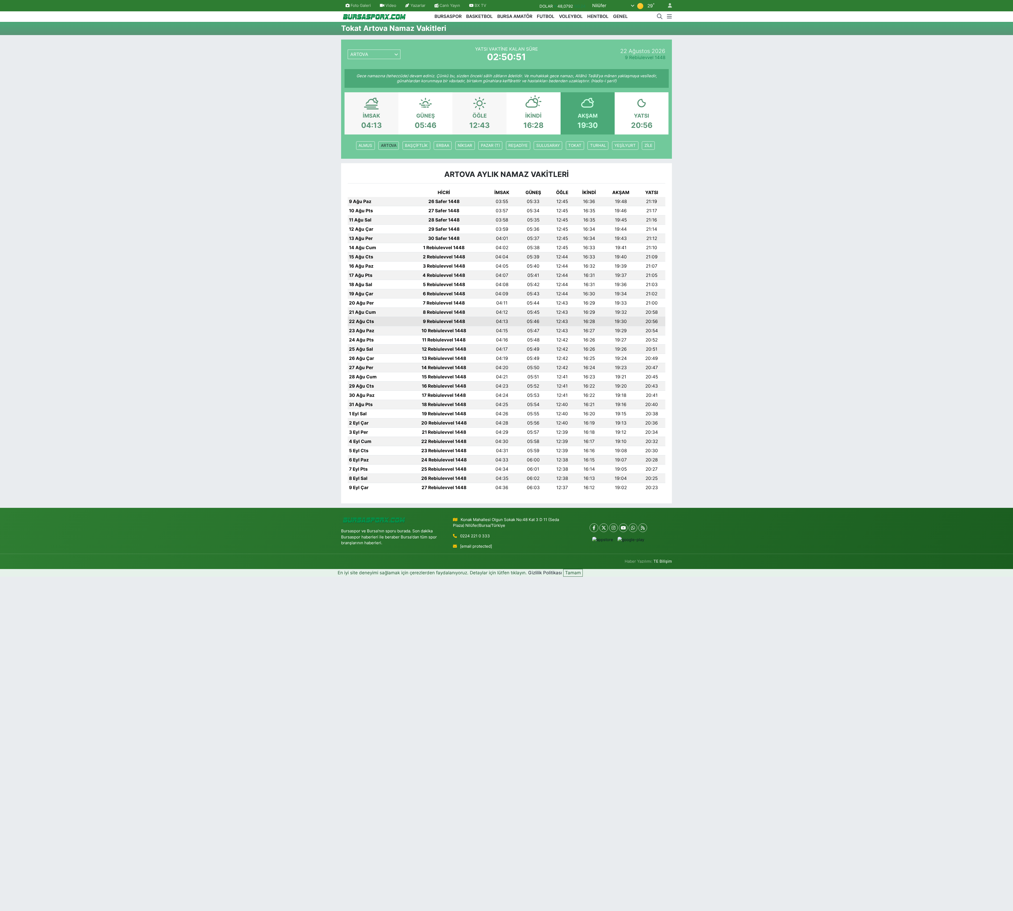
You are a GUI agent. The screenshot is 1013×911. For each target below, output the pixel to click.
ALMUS (365, 145)
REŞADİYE (518, 145)
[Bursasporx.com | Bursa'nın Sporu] (374, 16)
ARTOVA (388, 145)
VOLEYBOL (571, 16)
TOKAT (574, 145)
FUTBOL (546, 16)
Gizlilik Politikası (545, 572)
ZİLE (648, 145)
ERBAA (442, 145)
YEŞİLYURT (625, 145)
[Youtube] (623, 527)
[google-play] (631, 540)
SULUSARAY (548, 145)
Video (390, 5)
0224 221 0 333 (475, 536)
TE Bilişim (662, 561)
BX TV (480, 5)
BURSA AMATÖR (514, 16)
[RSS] (642, 527)
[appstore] (602, 540)
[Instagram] (613, 527)
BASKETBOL (479, 16)
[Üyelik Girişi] (667, 5)
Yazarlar (418, 5)
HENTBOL (598, 16)
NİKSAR (465, 145)
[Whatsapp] (633, 527)
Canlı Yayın (449, 5)
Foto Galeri (361, 5)
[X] (603, 527)
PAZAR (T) (490, 145)
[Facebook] (594, 527)
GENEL (620, 16)
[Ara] (660, 16)
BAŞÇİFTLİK (416, 145)
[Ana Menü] (669, 16)
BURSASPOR (448, 16)
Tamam (573, 572)
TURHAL (598, 145)
